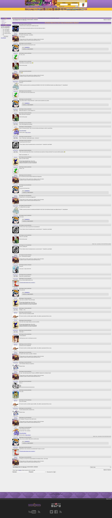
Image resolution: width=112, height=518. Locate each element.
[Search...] (86, 1)
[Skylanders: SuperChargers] (79, 9)
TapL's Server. (28, 132)
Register (63, 2)
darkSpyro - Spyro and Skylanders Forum (18, 18)
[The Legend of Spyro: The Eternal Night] (62, 9)
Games (41, 6)
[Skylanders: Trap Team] (76, 9)
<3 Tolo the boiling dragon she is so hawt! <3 (27, 282)
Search (3, 21)
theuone (15, 157)
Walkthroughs (34, 6)
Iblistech (15, 61)
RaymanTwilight (15, 390)
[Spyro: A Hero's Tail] (53, 9)
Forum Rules (4, 22)
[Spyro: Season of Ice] (38, 9)
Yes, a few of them (6, 32)
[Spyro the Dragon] (29, 9)
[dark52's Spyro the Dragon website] (41, 2)
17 (37, 19)
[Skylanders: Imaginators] (82, 9)
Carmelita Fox (27, 47)
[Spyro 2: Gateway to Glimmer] (32, 9)
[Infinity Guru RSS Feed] (60, 511)
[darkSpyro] (34, 505)
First (13, 19)
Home (27, 6)
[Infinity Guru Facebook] (56, 511)
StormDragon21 (15, 81)
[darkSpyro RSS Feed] (39, 511)
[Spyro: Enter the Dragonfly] (44, 9)
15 (34, 19)
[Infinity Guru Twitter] (51, 511)
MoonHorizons (15, 24)
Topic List (105, 19)
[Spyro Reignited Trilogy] (26, 9)
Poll (6, 25)
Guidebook (47, 6)
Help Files (3, 23)
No (3, 34)
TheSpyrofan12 (15, 362)
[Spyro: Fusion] (50, 9)
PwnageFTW (15, 43)
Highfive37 (16, 312)
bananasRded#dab (22, 130)
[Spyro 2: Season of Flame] (41, 9)
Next (23, 19)
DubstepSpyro (15, 278)
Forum (53, 6)
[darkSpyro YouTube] (32, 511)
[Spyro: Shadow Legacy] (56, 9)
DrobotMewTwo (15, 140)
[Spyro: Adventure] (47, 9)
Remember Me (61, 6)
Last (25, 19)
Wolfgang (15, 33)
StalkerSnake (15, 334)
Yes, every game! (6, 29)
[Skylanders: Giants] (71, 9)
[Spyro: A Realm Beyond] (85, 9)
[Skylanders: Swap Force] (73, 9)
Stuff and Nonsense (29, 18)
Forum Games (35, 18)
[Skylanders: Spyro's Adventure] (68, 9)
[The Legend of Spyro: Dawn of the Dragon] (65, 9)
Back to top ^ (109, 498)
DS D (16, 126)
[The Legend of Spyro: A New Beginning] (59, 9)
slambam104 (15, 53)
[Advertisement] (56, 14)
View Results (3, 37)
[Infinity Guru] (56, 505)
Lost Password (74, 2)
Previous (16, 19)
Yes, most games (6, 30)
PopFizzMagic (15, 381)
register (20, 470)
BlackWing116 (15, 109)
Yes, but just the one (7, 33)
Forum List (4, 19)
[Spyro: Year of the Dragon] (35, 9)
